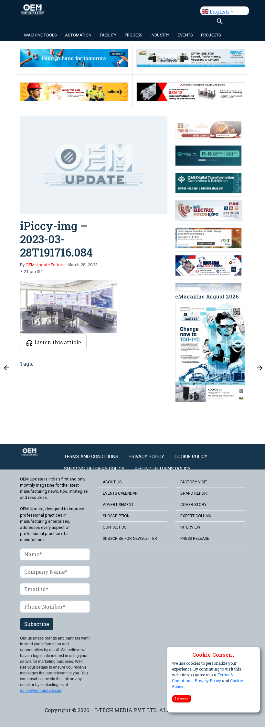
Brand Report (194, 493)
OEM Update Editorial (46, 264)
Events (185, 35)
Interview (190, 527)
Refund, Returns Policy (163, 469)
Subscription (116, 516)
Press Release (194, 538)
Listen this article (57, 342)
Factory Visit (193, 482)
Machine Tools (40, 35)
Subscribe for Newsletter (130, 538)
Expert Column (195, 516)
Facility (108, 35)
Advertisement (118, 504)
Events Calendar (120, 493)
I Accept (182, 698)
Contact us (114, 527)
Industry (160, 35)
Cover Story (193, 504)
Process (133, 35)
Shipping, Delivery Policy (94, 469)
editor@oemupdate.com (41, 690)
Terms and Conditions (91, 456)
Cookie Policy (191, 456)
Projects (211, 35)
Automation (78, 35)
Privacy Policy (208, 680)
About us (112, 482)
